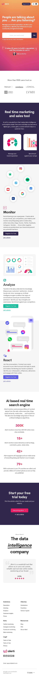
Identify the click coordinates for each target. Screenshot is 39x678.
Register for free (26, 4)
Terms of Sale (7, 640)
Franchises (23, 608)
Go (34, 35)
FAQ (22, 627)
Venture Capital (25, 610)
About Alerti (24, 629)
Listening (5, 608)
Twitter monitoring (8, 624)
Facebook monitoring (9, 629)
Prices (5, 616)
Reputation (6, 605)
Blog (22, 624)
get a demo (7, 238)
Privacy (5, 646)
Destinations (24, 605)
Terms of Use (7, 643)
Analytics (5, 610)
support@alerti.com (12, 663)
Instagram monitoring (9, 627)
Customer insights (8, 613)
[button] (35, 4)
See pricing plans (18, 510)
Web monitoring (7, 632)
